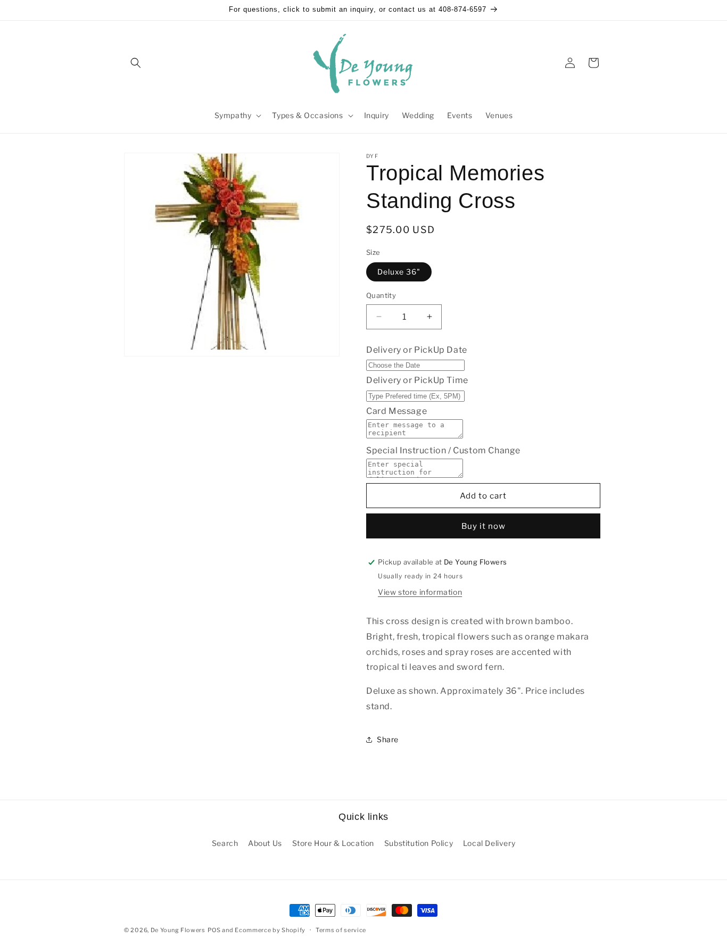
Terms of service (341, 929)
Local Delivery (489, 843)
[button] (135, 62)
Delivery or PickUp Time (417, 380)
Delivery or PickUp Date (416, 350)
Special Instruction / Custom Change (443, 450)
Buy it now (483, 526)
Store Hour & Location (333, 843)
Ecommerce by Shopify (270, 930)
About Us (265, 843)
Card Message (396, 411)
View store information (420, 591)
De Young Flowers (178, 930)
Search (225, 843)
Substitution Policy (418, 843)
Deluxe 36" (398, 271)
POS (214, 930)
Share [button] (388, 739)
